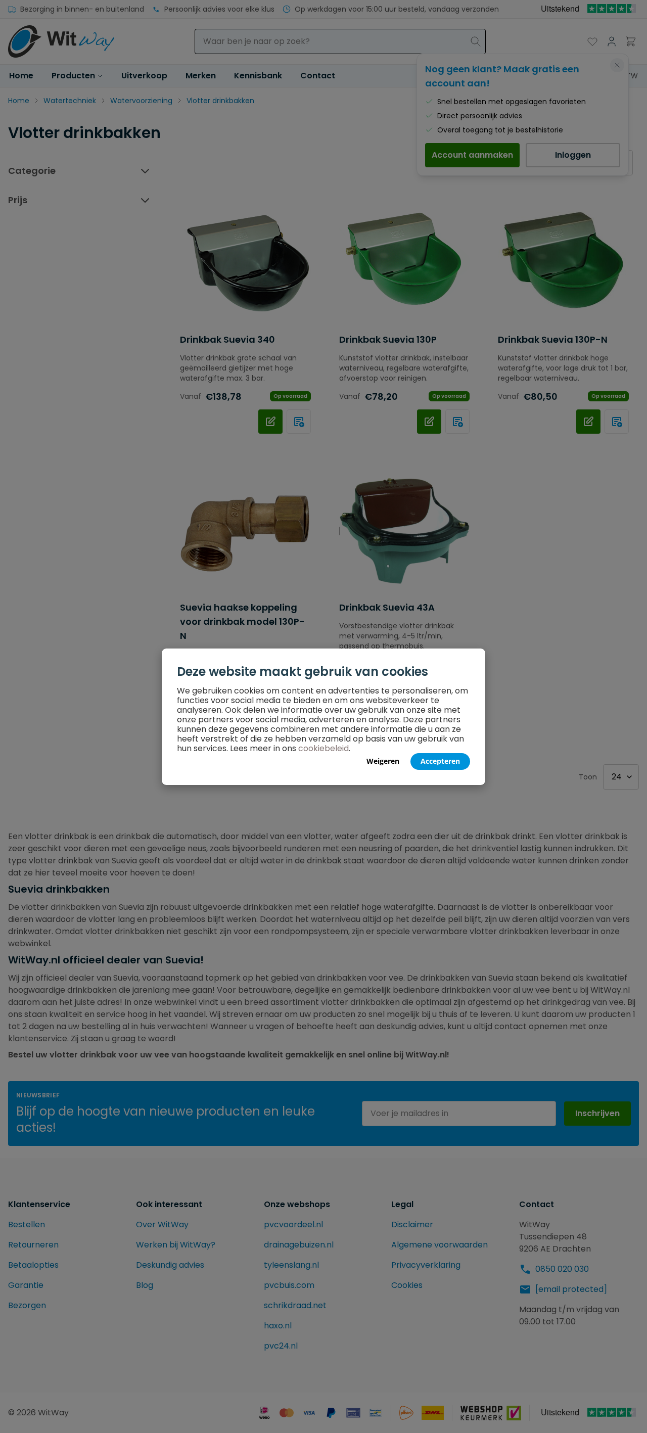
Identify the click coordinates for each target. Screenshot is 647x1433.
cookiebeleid (323, 748)
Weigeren (382, 761)
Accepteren (440, 761)
